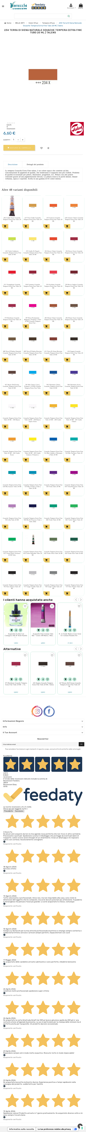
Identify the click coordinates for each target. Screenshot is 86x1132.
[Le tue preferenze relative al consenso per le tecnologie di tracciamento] (82, 1128)
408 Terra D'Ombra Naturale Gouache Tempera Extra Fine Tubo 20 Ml (12, 353)
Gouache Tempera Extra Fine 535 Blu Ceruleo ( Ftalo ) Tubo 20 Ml (33, 486)
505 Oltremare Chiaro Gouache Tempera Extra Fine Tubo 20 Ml (53, 386)
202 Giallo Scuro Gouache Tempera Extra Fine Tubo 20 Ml (12, 219)
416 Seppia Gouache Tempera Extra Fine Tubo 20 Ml (74, 353)
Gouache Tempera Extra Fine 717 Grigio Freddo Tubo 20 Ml (33, 586)
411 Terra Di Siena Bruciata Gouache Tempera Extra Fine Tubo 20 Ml (53, 353)
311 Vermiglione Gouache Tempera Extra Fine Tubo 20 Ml (12, 286)
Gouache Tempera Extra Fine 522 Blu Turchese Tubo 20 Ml (74, 453)
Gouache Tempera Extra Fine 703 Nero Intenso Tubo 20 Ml (12, 586)
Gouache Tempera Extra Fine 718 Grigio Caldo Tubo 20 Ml (53, 586)
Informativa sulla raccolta (21, 1129)
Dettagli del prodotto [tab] (35, 164)
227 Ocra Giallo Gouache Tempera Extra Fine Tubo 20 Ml (33, 219)
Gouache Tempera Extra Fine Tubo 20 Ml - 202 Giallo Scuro (12, 453)
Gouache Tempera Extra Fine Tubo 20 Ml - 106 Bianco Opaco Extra (33, 419)
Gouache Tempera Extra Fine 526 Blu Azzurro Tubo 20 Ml (12, 485)
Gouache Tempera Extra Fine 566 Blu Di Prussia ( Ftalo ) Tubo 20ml (33, 519)
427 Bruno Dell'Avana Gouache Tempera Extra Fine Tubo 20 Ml (12, 386)
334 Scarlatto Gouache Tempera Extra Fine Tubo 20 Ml (53, 286)
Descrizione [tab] (13, 164)
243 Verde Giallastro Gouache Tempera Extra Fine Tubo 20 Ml (12, 252)
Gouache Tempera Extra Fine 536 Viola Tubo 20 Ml (53, 485)
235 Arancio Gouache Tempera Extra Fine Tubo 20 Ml (53, 219)
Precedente (8, 811)
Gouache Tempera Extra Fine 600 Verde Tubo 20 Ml (53, 519)
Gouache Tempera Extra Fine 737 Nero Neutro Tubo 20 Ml (74, 586)
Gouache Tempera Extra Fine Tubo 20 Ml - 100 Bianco (12, 419)
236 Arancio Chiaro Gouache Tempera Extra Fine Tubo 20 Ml (74, 219)
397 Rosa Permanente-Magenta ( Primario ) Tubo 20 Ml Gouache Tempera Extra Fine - (32, 320)
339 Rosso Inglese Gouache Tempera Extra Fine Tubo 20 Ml (74, 286)
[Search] (69, 16)
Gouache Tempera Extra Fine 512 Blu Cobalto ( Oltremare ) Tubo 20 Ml (53, 453)
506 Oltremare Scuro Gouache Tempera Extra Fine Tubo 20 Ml (74, 386)
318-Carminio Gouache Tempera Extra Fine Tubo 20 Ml (33, 286)
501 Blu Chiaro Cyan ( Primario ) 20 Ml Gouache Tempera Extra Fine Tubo (32, 386)
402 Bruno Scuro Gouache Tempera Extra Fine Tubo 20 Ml (74, 319)
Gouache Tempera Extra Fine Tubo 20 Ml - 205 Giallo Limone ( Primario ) (33, 453)
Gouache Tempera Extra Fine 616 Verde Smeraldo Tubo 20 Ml (32, 553)
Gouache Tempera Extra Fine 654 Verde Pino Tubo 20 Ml (74, 552)
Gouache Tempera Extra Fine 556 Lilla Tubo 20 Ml (12, 519)
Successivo (19, 811)
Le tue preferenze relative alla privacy (54, 1129)
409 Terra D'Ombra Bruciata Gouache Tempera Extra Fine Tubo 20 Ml (33, 353)
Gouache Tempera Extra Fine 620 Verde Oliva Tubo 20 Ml (53, 552)
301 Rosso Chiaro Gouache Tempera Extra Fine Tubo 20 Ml (53, 252)
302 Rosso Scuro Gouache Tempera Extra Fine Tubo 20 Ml (74, 252)
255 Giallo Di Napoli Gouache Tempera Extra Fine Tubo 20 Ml (33, 252)
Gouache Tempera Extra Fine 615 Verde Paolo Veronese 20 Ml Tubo (12, 553)
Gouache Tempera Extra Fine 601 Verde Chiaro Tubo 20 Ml (74, 519)
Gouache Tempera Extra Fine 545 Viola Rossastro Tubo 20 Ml (74, 486)
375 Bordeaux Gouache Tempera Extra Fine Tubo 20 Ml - (12, 319)
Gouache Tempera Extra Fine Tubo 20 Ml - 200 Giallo (53, 419)
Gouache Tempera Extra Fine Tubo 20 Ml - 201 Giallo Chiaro (74, 419)
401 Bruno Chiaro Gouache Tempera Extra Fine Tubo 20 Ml (53, 319)
